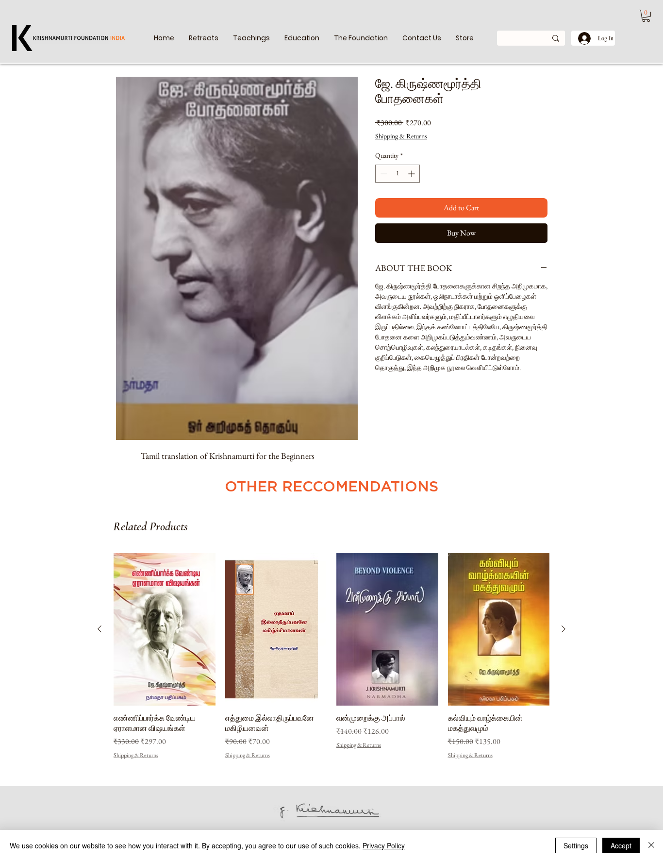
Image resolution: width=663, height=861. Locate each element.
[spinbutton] (397, 173)
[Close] (651, 845)
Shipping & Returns (401, 136)
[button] (251, 38)
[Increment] (412, 173)
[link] (646, 16)
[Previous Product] (99, 629)
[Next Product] (563, 629)
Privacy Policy (384, 845)
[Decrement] (383, 173)
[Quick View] (164, 629)
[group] (331, 656)
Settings (576, 845)
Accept (621, 845)
